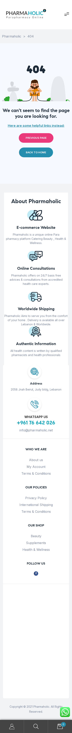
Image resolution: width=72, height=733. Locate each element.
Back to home (36, 152)
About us (36, 460)
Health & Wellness (36, 550)
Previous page (36, 137)
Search (36, 726)
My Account (36, 467)
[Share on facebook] (36, 573)
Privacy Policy (36, 498)
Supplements (36, 543)
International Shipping (36, 505)
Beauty (36, 536)
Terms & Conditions (36, 473)
